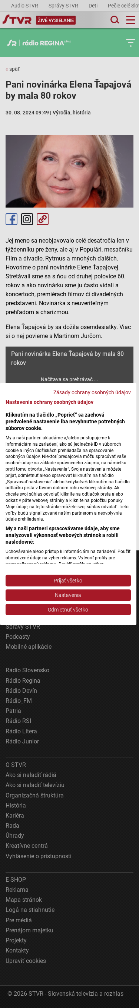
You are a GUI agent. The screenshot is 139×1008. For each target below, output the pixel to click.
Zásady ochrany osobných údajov (92, 392)
